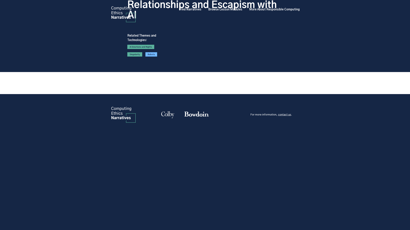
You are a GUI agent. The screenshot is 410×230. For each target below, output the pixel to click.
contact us (284, 114)
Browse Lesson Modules (225, 9)
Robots (151, 54)
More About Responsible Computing (274, 9)
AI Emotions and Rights (141, 47)
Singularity (135, 54)
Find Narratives (190, 9)
